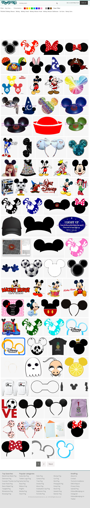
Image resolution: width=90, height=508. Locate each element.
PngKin (21, 489)
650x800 (4, 417)
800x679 (69, 276)
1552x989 (4, 256)
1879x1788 (71, 157)
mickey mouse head (36, 11)
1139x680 (4, 458)
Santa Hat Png (24, 481)
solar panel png (7, 484)
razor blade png (7, 486)
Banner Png (58, 494)
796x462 (4, 73)
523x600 (40, 176)
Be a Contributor (73, 3)
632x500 (47, 73)
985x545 (32, 195)
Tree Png (39, 481)
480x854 (21, 157)
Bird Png (56, 481)
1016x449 (34, 396)
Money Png (57, 476)
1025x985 (44, 316)
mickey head (25, 11)
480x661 (28, 316)
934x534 (4, 276)
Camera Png (40, 479)
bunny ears (69, 11)
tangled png (6, 489)
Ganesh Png (58, 491)
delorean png (6, 479)
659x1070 (31, 94)
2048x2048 (39, 157)
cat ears (62, 11)
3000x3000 (36, 135)
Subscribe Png (24, 476)
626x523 (46, 276)
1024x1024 (37, 256)
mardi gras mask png (9, 476)
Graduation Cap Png (43, 489)
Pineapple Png (58, 484)
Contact (73, 479)
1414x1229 (47, 437)
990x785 (70, 73)
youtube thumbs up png (10, 481)
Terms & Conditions (77, 481)
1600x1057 (43, 54)
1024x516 (4, 296)
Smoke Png (40, 484)
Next (51, 464)
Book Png (57, 489)
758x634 (4, 54)
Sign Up (83, 3)
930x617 (71, 354)
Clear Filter (56, 8)
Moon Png (39, 486)
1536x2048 (5, 437)
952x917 (68, 256)
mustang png (6, 494)
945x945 (63, 114)
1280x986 (69, 335)
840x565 (47, 94)
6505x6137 (5, 235)
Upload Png (74, 489)
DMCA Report (75, 484)
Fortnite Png (40, 494)
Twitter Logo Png (25, 479)
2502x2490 (57, 176)
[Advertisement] (45, 26)
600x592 (45, 376)
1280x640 (47, 213)
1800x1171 (60, 235)
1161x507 (68, 54)
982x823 (67, 376)
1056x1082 (60, 458)
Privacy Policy (75, 486)
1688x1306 (22, 417)
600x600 (30, 354)
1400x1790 (25, 114)
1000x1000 (5, 157)
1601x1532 (5, 114)
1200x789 (4, 195)
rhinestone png (7, 491)
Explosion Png (41, 491)
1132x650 (26, 235)
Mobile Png (23, 491)
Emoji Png (57, 486)
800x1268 (64, 316)
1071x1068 (5, 176)
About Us (74, 476)
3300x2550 (5, 316)
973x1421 (34, 296)
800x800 (27, 376)
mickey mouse (10, 11)
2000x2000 (23, 176)
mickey (18, 11)
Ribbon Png (23, 486)
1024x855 (69, 437)
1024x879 (41, 114)
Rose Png (22, 484)
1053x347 (63, 396)
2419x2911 (51, 296)
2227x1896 (48, 417)
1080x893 (67, 94)
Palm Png (39, 476)
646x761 (32, 73)
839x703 (23, 276)
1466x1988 (63, 195)
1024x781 (4, 94)
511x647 (77, 195)
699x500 (4, 335)
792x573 (66, 296)
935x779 (23, 54)
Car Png (56, 479)
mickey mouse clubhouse (51, 11)
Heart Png (22, 494)
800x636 (34, 458)
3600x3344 (75, 213)
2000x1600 (5, 354)
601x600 (74, 176)
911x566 (4, 396)
